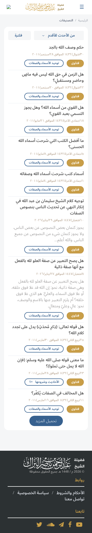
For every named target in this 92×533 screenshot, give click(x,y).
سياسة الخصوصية (33, 493)
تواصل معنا (74, 499)
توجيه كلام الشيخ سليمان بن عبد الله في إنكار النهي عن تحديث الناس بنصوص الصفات (50, 207)
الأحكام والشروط (70, 493)
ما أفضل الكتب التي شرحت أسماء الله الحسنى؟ (51, 144)
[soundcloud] (51, 524)
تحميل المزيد (46, 421)
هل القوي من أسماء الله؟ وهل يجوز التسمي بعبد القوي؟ (54, 110)
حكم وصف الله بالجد (66, 47)
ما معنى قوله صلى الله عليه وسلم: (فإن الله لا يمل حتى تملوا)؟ (50, 363)
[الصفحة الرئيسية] (45, 7)
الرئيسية (83, 20)
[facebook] (70, 524)
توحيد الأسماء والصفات (44, 63)
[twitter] (39, 524)
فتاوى (75, 63)
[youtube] (79, 524)
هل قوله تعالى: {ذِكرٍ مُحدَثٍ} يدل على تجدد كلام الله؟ (48, 330)
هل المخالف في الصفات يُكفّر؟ (57, 393)
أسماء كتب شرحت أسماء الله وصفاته (52, 174)
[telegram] (61, 524)
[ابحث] (8, 7)
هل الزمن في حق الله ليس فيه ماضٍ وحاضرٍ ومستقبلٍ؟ (53, 77)
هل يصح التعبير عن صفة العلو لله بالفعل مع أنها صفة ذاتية (49, 264)
